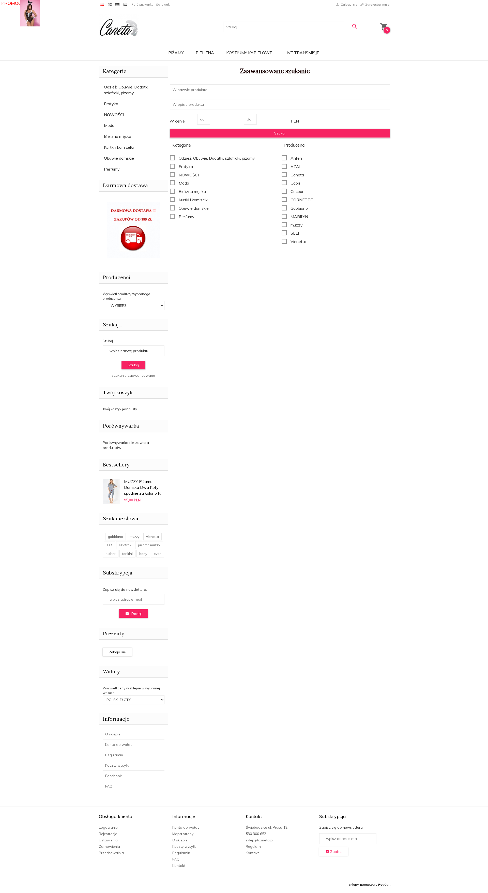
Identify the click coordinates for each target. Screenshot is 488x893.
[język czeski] (125, 4)
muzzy (135, 537)
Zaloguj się (117, 652)
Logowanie (108, 827)
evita (157, 554)
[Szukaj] (354, 26)
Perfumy (112, 169)
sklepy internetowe (363, 884)
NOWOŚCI (114, 114)
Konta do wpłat (118, 744)
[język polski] (102, 4)
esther (110, 554)
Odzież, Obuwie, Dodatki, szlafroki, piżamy (126, 89)
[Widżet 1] (30, 13)
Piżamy (176, 52)
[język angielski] (110, 4)
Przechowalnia (111, 853)
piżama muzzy (149, 545)
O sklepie (112, 734)
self (109, 545)
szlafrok (125, 545)
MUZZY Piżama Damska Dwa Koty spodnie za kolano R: (142, 487)
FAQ (108, 786)
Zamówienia (109, 846)
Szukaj (133, 365)
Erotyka (111, 103)
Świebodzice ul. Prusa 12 (266, 827)
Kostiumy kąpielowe (249, 52)
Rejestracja (108, 833)
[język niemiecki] (117, 4)
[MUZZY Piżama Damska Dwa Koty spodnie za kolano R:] (111, 491)
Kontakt (178, 865)
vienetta (152, 537)
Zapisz (335, 851)
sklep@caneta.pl (259, 840)
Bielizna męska (117, 136)
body (143, 554)
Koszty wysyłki (117, 765)
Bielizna (205, 52)
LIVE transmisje (301, 52)
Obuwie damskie (119, 158)
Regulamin (114, 755)
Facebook (113, 776)
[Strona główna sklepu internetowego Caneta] (119, 26)
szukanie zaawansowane (133, 375)
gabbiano (115, 537)
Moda (109, 125)
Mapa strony (182, 833)
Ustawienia (108, 840)
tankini (127, 554)
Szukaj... (112, 324)
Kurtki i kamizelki (119, 147)
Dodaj (136, 613)
